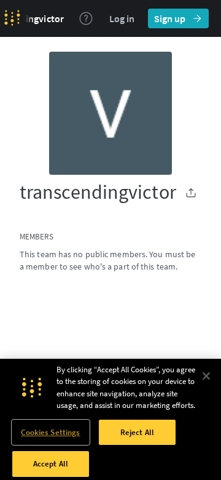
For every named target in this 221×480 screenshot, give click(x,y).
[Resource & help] (86, 18)
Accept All (50, 463)
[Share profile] (191, 192)
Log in (121, 18)
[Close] (206, 376)
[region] (110, 419)
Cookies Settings (50, 432)
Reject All (137, 432)
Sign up (169, 18)
